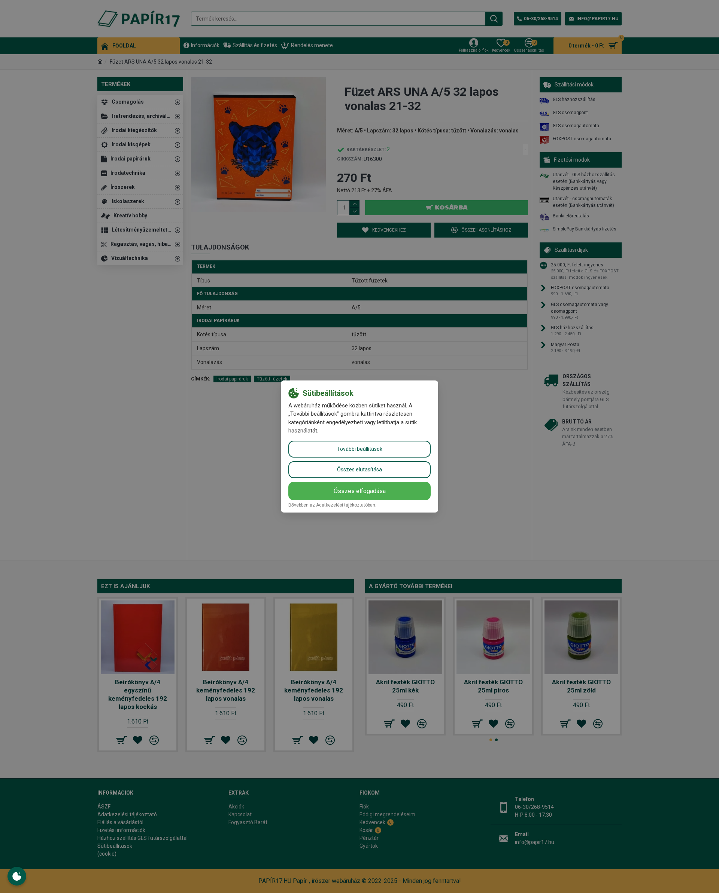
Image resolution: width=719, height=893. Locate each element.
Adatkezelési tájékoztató (342, 505)
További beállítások (359, 449)
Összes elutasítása (359, 470)
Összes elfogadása (360, 491)
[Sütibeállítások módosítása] (16, 876)
